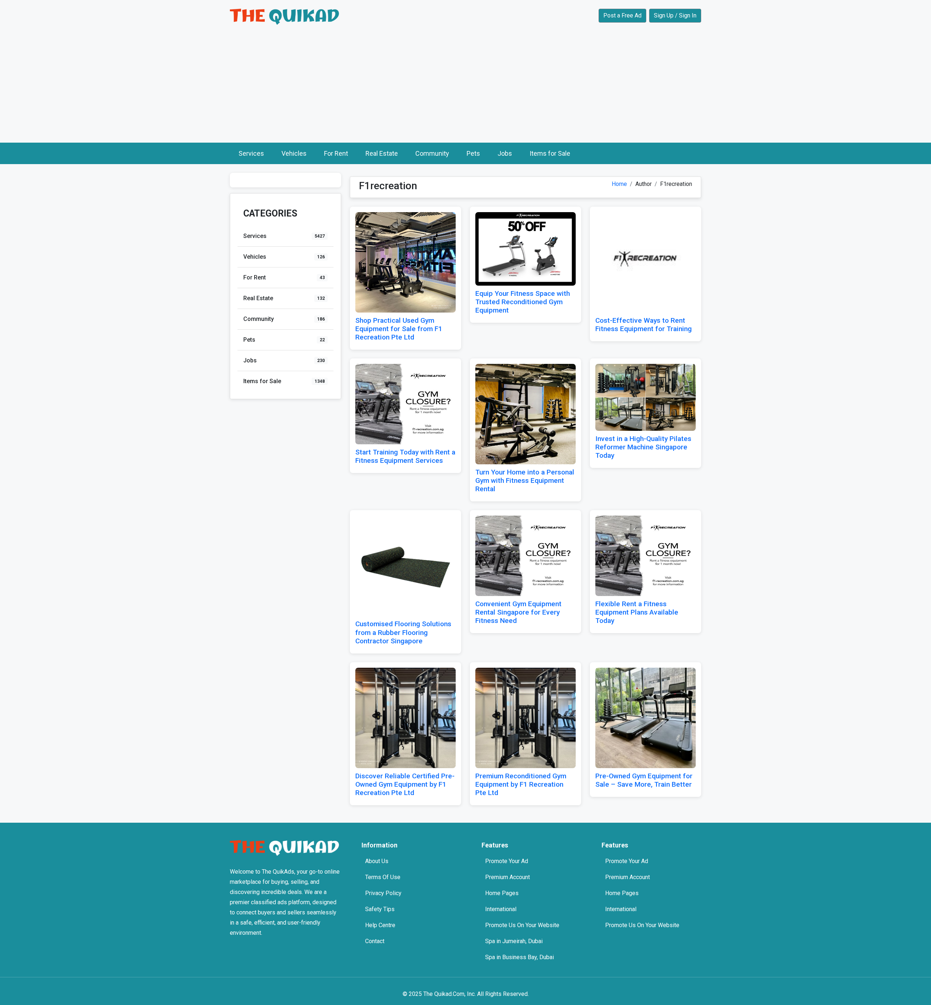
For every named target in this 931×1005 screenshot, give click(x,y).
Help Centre (380, 925)
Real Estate (381, 153)
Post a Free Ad (622, 15)
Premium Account (507, 877)
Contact (374, 941)
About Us (376, 861)
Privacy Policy (383, 893)
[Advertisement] (465, 88)
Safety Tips (380, 909)
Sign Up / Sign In (675, 15)
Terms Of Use (382, 877)
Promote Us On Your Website (522, 925)
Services (251, 153)
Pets (473, 153)
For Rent (336, 153)
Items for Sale (550, 153)
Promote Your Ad (506, 861)
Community (432, 153)
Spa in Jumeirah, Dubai (514, 941)
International (500, 909)
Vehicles (294, 153)
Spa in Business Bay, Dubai (519, 957)
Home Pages (502, 893)
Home (619, 183)
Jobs (505, 153)
